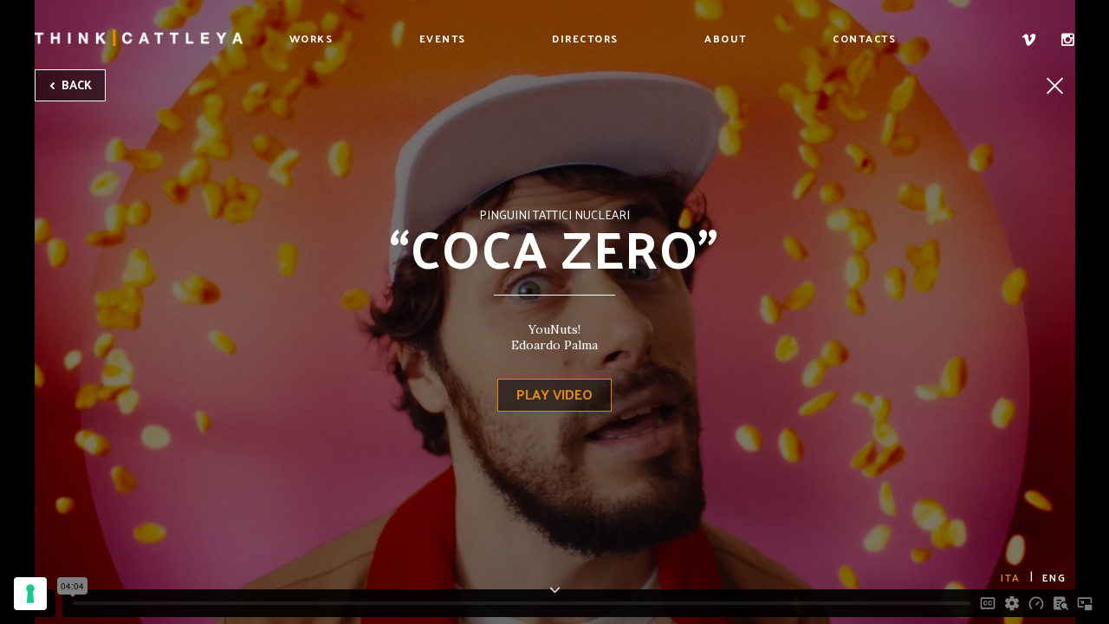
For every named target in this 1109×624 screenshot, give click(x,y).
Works (311, 38)
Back (75, 84)
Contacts (864, 38)
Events (442, 38)
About (725, 38)
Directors (585, 38)
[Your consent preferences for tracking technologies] (30, 593)
